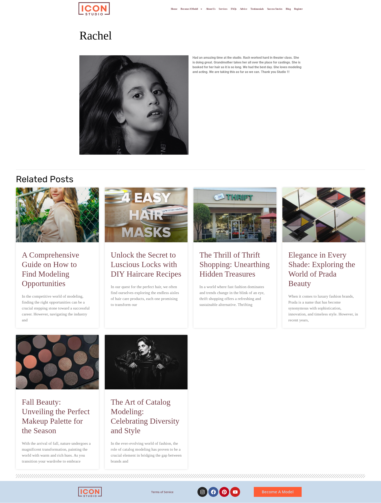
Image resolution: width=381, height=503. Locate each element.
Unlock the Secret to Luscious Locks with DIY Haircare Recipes (146, 264)
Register (298, 8)
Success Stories (274, 8)
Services (223, 8)
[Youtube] (235, 492)
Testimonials (257, 8)
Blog (288, 8)
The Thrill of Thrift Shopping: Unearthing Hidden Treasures (234, 264)
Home (174, 8)
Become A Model (189, 8)
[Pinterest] (224, 492)
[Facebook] (213, 492)
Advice (243, 8)
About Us (210, 8)
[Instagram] (202, 492)
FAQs (234, 8)
